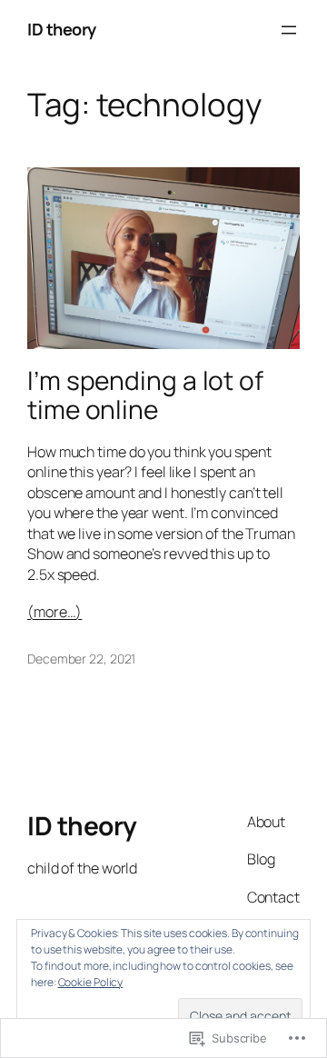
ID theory (61, 29)
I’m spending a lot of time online (145, 395)
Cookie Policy (91, 982)
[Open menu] (289, 30)
